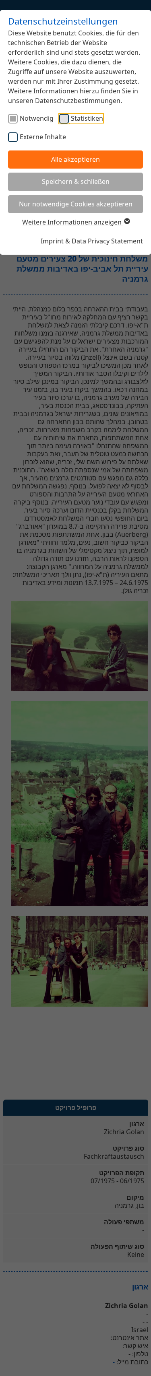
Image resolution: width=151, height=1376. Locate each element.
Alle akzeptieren (75, 159)
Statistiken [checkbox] (87, 118)
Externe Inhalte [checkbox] (43, 136)
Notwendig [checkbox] (37, 118)
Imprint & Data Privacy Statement (92, 241)
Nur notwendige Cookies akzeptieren (75, 204)
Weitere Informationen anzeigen (72, 222)
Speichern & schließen (76, 181)
